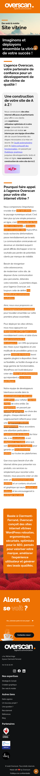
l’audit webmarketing (23, 143)
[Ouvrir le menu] (35, 48)
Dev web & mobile (10, 23)
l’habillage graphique (13, 152)
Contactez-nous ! (24, 635)
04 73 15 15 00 (7, 665)
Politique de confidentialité (20, 773)
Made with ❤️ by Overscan (20, 770)
